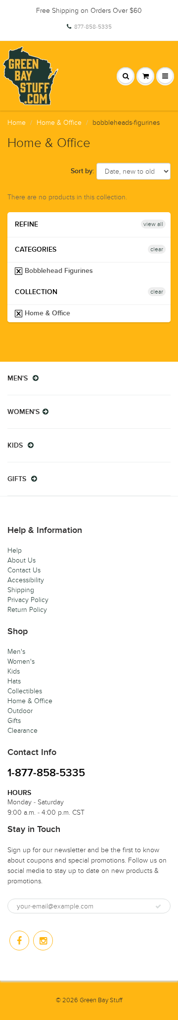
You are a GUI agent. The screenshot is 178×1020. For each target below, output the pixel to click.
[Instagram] (43, 940)
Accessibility (25, 580)
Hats (14, 681)
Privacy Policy (27, 600)
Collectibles (24, 691)
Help (14, 550)
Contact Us (24, 570)
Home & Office (59, 122)
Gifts (14, 721)
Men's (16, 651)
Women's (21, 661)
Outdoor (20, 711)
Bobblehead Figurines (58, 270)
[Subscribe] (158, 906)
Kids (13, 671)
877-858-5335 (93, 26)
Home (16, 122)
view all (153, 224)
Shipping (20, 590)
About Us (21, 560)
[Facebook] (19, 940)
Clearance (22, 730)
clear (156, 249)
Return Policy (27, 609)
